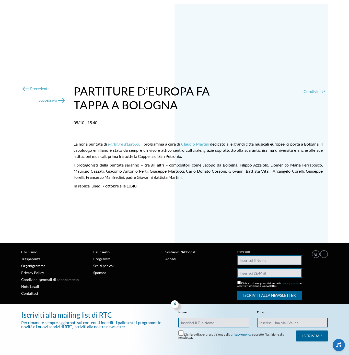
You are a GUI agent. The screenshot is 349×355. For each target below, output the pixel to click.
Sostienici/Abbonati (180, 252)
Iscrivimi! (312, 336)
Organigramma (33, 266)
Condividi (312, 91)
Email (260, 312)
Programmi (102, 259)
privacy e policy (291, 283)
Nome (182, 312)
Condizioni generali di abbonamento (50, 279)
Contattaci (29, 293)
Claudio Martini (195, 143)
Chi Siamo (29, 252)
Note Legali (30, 286)
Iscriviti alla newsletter (269, 295)
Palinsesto (101, 252)
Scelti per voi (103, 266)
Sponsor (99, 272)
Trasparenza (30, 259)
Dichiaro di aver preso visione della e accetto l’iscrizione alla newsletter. (269, 284)
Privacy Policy (32, 272)
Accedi (170, 259)
